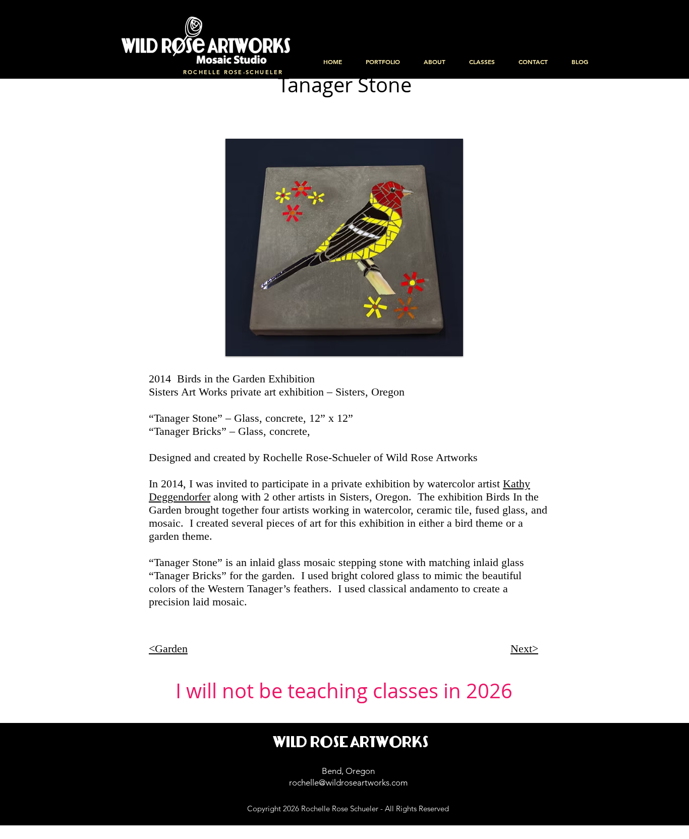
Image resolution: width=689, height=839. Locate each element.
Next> (524, 648)
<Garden (168, 648)
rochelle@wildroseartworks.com (348, 782)
